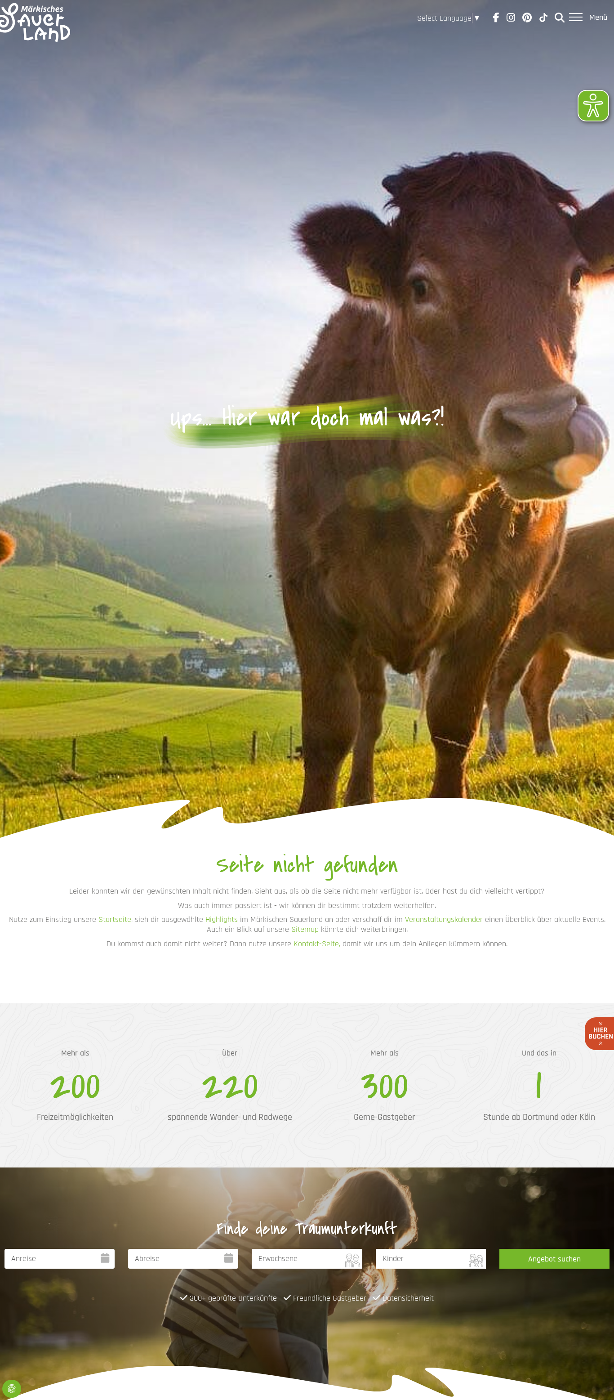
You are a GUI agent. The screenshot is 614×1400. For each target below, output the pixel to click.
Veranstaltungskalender (444, 919)
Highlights (221, 919)
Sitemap (305, 929)
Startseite (114, 919)
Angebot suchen (554, 1259)
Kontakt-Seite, (317, 944)
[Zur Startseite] (32, 18)
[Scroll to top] (593, 1379)
